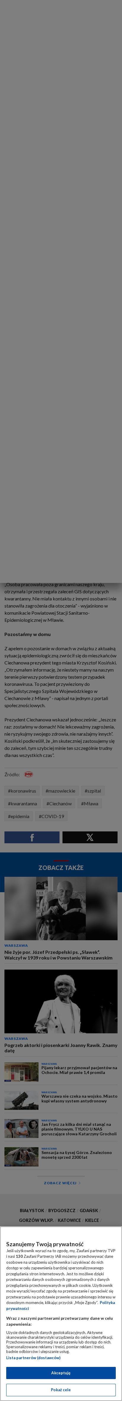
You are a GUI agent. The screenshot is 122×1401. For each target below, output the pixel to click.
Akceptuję (60, 1372)
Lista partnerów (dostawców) (33, 1357)
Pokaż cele (61, 1389)
